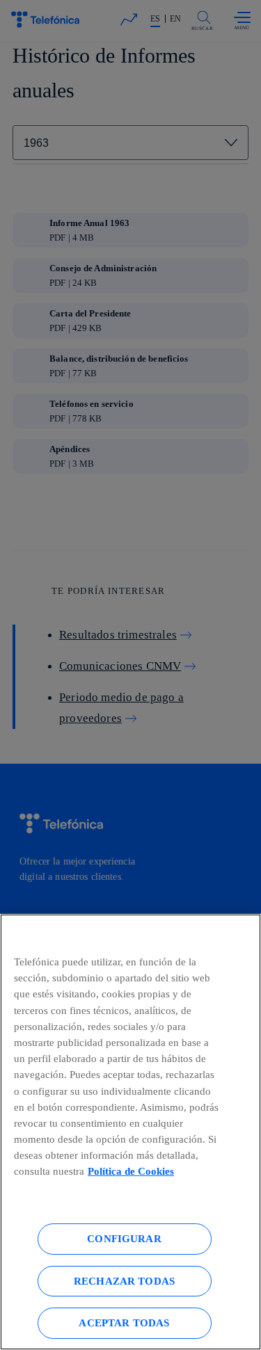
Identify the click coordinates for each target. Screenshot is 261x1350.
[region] (130, 1132)
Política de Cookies (131, 1171)
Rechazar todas (124, 1281)
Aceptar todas (124, 1322)
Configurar (124, 1238)
